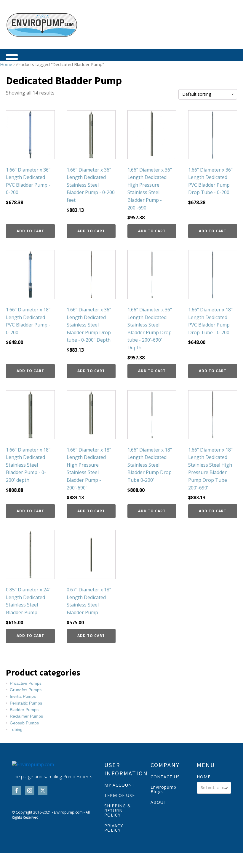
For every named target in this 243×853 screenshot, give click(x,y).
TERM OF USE (119, 795)
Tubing (16, 729)
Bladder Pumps (24, 709)
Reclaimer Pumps (26, 716)
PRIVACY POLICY (113, 828)
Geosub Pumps (24, 723)
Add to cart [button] (30, 230)
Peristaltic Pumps (26, 703)
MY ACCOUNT (119, 785)
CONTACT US (165, 776)
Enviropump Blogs (163, 789)
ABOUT (159, 802)
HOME (203, 776)
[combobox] (214, 788)
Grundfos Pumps (25, 689)
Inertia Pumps (23, 696)
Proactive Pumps (25, 683)
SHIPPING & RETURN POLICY (117, 810)
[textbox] (214, 788)
